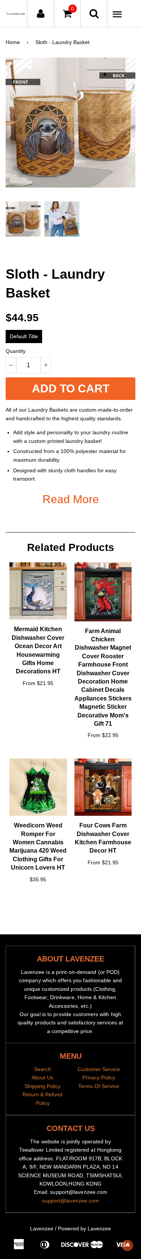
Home (13, 42)
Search (42, 1069)
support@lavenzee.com (70, 1201)
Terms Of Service (98, 1086)
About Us (42, 1077)
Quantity (16, 351)
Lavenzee (41, 1228)
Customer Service (98, 1069)
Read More (70, 499)
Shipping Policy (42, 1086)
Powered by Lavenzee (84, 1228)
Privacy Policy (98, 1077)
